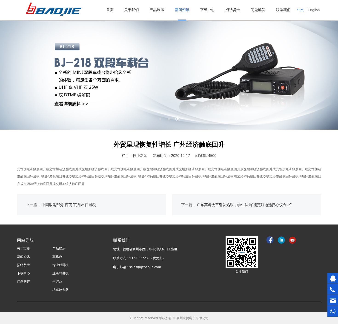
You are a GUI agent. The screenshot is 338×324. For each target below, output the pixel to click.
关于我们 (131, 9)
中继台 (57, 281)
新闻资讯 (182, 9)
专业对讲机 (60, 265)
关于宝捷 (23, 248)
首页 (110, 9)
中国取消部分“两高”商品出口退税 (69, 204)
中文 (300, 10)
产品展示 (156, 9)
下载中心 (207, 9)
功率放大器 (60, 289)
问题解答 (258, 9)
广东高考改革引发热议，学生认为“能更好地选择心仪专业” (244, 204)
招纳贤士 (232, 9)
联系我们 (283, 9)
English (314, 10)
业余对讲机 (60, 273)
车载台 (57, 256)
